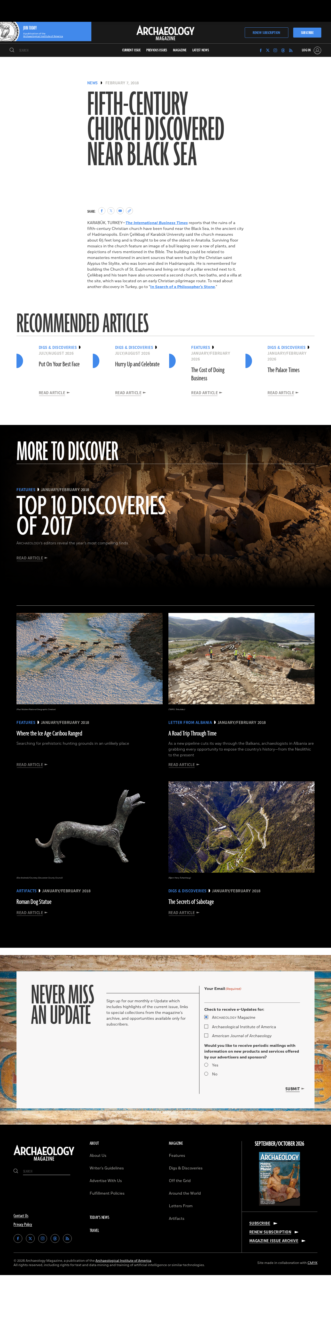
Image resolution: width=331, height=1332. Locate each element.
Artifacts (176, 1218)
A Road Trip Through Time (192, 733)
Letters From (181, 1206)
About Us (98, 1155)
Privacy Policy (23, 1225)
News (92, 83)
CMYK (312, 1263)
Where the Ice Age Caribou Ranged (49, 733)
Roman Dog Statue (34, 902)
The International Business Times (157, 223)
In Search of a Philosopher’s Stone (182, 287)
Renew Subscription (266, 32)
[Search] (12, 50)
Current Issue (131, 50)
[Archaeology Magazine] (44, 1161)
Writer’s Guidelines (107, 1168)
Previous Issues (156, 50)
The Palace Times (283, 370)
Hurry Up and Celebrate (137, 364)
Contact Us (21, 1216)
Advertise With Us (106, 1180)
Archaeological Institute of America (244, 1027)
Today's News (100, 1218)
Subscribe (307, 32)
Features (177, 1155)
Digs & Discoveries (186, 1168)
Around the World (185, 1193)
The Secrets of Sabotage (191, 902)
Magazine (233, 1017)
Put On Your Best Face (59, 364)
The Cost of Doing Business (207, 374)
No (214, 1074)
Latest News (200, 50)
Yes (215, 1065)
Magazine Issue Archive (274, 1241)
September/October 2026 (279, 1144)
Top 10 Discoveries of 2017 (91, 517)
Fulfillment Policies (107, 1193)
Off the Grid (180, 1180)
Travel (94, 1231)
